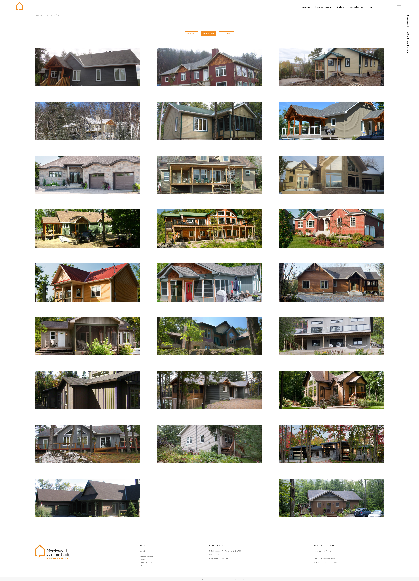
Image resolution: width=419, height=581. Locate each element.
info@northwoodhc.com (408, 41)
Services (306, 7)
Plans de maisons (323, 7)
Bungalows (208, 34)
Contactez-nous (357, 7)
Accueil (142, 551)
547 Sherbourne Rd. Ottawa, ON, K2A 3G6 (225, 551)
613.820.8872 (408, 21)
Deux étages (226, 34)
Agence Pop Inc (247, 579)
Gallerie (340, 7)
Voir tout (191, 34)
